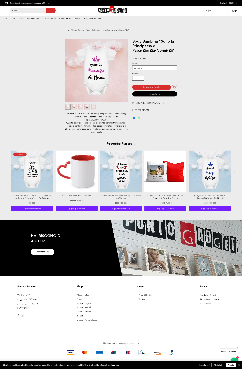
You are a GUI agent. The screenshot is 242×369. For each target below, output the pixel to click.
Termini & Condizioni (209, 299)
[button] (234, 11)
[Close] (238, 365)
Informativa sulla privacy (109, 365)
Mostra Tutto (83, 295)
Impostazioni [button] (204, 365)
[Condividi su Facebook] (133, 117)
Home (68, 30)
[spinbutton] (138, 78)
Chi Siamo (142, 299)
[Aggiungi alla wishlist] (174, 87)
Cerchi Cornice (84, 311)
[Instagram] (22, 315)
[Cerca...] (51, 10)
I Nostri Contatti (145, 295)
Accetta (231, 365)
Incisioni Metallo (84, 307)
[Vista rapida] (76, 171)
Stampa (136, 63)
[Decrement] (134, 78)
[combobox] (154, 67)
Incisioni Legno (84, 303)
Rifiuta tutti (218, 365)
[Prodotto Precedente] (7, 171)
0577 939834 (23, 308)
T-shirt (80, 315)
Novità (80, 299)
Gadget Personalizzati (87, 320)
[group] (121, 180)
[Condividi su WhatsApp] (138, 117)
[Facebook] (18, 315)
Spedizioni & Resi (208, 295)
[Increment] (142, 78)
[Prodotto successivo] (234, 171)
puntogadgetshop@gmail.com (29, 304)
